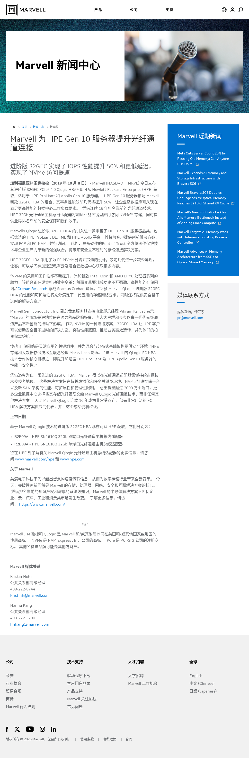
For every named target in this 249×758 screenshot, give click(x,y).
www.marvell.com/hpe (34, 459)
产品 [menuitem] (98, 10)
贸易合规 (13, 691)
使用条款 (87, 739)
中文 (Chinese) (201, 684)
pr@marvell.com (190, 318)
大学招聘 (136, 676)
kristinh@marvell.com (30, 596)
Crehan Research (32, 289)
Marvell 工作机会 (143, 684)
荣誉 (10, 676)
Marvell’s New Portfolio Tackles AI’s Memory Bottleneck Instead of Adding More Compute (201, 218)
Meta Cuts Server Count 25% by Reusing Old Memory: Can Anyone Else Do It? (203, 159)
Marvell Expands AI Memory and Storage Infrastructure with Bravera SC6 (202, 178)
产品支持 (75, 691)
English (196, 676)
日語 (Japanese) (203, 691)
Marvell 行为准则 (20, 707)
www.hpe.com (72, 459)
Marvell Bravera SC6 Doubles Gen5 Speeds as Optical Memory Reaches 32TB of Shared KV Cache (203, 198)
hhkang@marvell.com (29, 625)
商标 (10, 699)
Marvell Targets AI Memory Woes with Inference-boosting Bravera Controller (202, 237)
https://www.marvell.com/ (42, 505)
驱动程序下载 (78, 676)
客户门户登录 (78, 684)
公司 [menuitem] (134, 10)
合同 (128, 739)
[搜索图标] (241, 9)
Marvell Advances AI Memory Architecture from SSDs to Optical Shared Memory (199, 257)
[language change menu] (224, 9)
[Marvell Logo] (26, 10)
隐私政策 (110, 739)
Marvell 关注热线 (82, 699)
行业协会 (13, 684)
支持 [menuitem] (170, 10)
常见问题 (75, 707)
